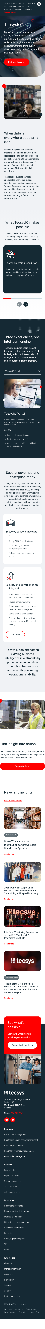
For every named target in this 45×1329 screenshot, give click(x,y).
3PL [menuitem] (6, 1244)
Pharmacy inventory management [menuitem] (19, 1151)
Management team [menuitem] (12, 1269)
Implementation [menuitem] (11, 1170)
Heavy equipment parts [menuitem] (14, 1238)
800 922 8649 (17, 1113)
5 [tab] (38, 298)
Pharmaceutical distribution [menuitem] (16, 1211)
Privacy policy (31, 1309)
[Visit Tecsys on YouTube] (6, 1119)
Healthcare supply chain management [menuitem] (21, 1140)
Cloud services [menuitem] (10, 1186)
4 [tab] (30, 298)
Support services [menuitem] (12, 1175)
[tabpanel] (22, 269)
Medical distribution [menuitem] (13, 1217)
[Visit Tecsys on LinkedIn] (12, 1119)
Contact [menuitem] (7, 1291)
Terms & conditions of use (29, 1312)
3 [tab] (22, 298)
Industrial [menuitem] (8, 1233)
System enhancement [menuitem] (14, 1181)
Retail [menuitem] (6, 1249)
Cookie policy (9, 1312)
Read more (9, 854)
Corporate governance (13, 1309)
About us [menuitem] (8, 1263)
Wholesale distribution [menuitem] (14, 1227)
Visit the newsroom (13, 800)
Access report (10, 12)
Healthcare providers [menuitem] (13, 1206)
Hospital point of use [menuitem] (13, 1145)
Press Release (12, 977)
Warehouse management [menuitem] (15, 1134)
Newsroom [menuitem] (9, 1280)
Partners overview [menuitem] (12, 1296)
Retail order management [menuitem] (15, 1156)
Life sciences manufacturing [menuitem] (17, 1222)
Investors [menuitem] (8, 1274)
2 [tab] (15, 298)
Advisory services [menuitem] (12, 1192)
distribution (11, 835)
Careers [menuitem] (7, 1285)
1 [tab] (7, 298)
